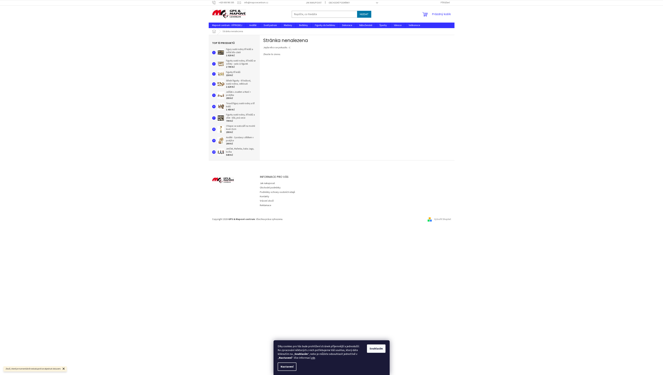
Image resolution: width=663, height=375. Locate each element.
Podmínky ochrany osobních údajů (277, 192)
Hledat (364, 14)
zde (313, 358)
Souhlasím (376, 349)
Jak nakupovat (314, 2)
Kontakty (264, 196)
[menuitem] (227, 25)
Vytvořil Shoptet (442, 219)
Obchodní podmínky (339, 2)
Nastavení (287, 367)
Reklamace (265, 205)
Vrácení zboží (267, 201)
